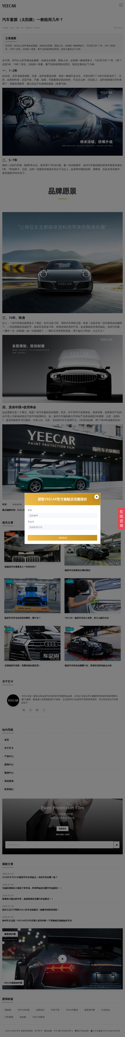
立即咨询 (62, 537)
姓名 (30, 510)
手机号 (31, 521)
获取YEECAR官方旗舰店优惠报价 (62, 499)
